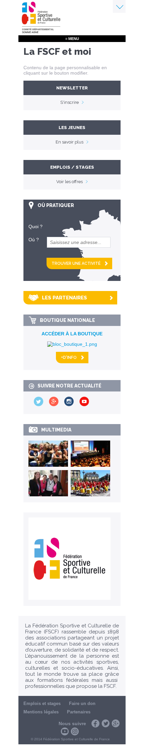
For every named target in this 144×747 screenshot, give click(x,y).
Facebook (95, 723)
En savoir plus (69, 141)
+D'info (69, 357)
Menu (119, 6)
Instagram (75, 732)
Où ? (33, 239)
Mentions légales (41, 711)
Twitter (105, 723)
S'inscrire (69, 102)
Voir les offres (69, 181)
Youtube (65, 732)
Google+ (116, 723)
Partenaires (78, 711)
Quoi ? (35, 226)
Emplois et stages (42, 703)
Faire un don (82, 703)
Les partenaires (64, 298)
